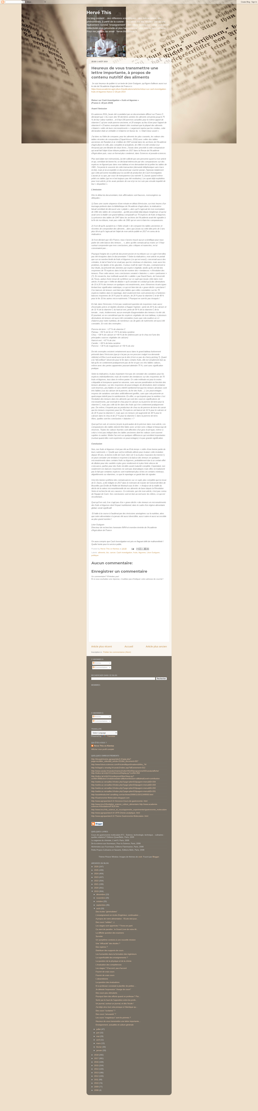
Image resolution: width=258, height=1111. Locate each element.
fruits (135, 553)
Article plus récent (101, 646)
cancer (113, 553)
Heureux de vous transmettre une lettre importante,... (118, 1021)
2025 (96, 870)
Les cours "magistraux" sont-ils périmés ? (113, 1018)
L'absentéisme (102, 979)
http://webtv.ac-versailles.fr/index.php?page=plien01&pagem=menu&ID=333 (123, 785)
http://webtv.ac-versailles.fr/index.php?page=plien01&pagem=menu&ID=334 (123, 782)
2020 (96, 888)
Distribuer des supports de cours (109, 950)
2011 (96, 1080)
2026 (96, 867)
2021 (96, 884)
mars (98, 1043)
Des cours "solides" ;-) (105, 922)
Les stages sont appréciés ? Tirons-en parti (114, 926)
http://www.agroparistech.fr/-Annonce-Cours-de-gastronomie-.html (119, 801)
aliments (101, 553)
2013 (96, 1073)
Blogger (156, 857)
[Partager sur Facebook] (145, 549)
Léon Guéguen (153, 553)
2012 (96, 1076)
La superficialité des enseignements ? (112, 958)
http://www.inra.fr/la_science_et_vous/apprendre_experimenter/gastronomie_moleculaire (129, 810)
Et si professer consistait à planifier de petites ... (116, 986)
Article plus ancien (156, 646)
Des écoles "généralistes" (106, 912)
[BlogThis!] (140, 549)
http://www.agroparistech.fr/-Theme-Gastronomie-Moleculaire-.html (119, 816)
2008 (96, 1090)
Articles (97, 663)
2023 (96, 877)
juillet (98, 1029)
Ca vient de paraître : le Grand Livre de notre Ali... (117, 929)
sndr (140, 857)
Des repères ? (102, 947)
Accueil (129, 646)
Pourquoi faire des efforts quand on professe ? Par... (118, 996)
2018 (96, 1055)
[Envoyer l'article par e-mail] (133, 549)
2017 (96, 1058)
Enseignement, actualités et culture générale (115, 1025)
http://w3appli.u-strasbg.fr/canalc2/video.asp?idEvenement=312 (118, 768)
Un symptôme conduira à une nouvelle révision (116, 940)
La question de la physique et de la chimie (113, 961)
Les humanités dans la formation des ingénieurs (116, 954)
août (98, 909)
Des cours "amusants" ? (106, 1014)
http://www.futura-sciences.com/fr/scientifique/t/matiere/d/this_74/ (118, 764)
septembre (101, 905)
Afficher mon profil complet (102, 749)
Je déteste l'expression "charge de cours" (113, 989)
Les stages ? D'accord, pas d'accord (111, 968)
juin (98, 1033)
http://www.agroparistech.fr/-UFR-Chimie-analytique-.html (115, 813)
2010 (96, 1083)
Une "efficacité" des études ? (108, 943)
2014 (96, 1069)
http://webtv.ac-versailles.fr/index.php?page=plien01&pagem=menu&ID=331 (123, 791)
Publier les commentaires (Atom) (117, 652)
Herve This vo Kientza (104, 746)
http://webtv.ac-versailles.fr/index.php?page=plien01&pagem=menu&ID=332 (123, 788)
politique (94, 555)
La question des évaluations (107, 982)
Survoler (99, 936)
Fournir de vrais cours (105, 972)
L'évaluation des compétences (108, 965)
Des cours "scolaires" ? (105, 1011)
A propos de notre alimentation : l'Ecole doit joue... (117, 919)
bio (107, 553)
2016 (96, 1062)
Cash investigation (124, 553)
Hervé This (99, 12)
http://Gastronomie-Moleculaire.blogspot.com (110, 798)
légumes (142, 553)
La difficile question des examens (110, 933)
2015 (96, 1066)
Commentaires (100, 667)
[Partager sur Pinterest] (147, 549)
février (99, 1047)
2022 (96, 881)
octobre (99, 901)
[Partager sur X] (142, 549)
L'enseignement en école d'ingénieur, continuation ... (118, 915)
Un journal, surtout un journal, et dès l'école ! (115, 1004)
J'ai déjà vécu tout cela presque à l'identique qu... (117, 1007)
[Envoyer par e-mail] (137, 549)
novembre (100, 898)
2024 (96, 874)
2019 (96, 891)
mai (98, 1036)
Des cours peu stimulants (106, 993)
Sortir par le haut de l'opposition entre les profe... (116, 1000)
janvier (99, 1050)
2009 (96, 1087)
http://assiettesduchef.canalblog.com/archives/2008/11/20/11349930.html (122, 795)
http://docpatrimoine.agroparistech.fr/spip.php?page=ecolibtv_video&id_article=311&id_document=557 (114, 760)
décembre (100, 894)
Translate (111, 736)
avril (98, 1040)
